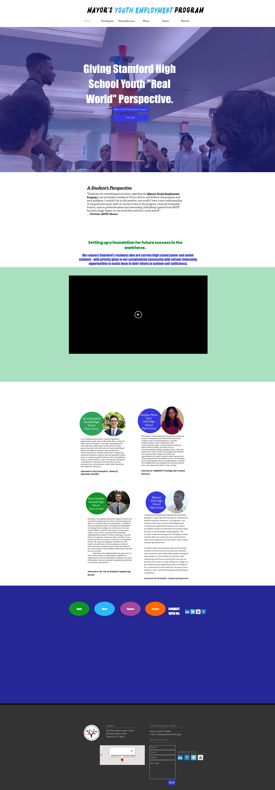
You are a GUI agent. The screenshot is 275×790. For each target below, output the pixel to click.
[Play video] (138, 314)
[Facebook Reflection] (203, 611)
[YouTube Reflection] (198, 611)
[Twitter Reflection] (192, 611)
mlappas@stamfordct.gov (169, 734)
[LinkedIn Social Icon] (187, 611)
